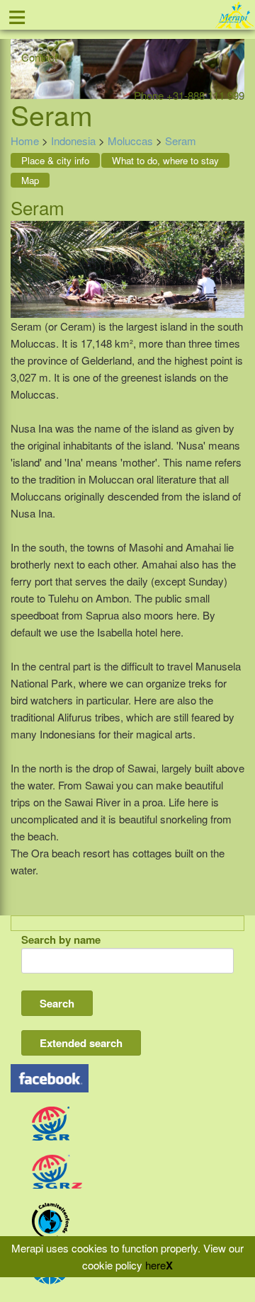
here (155, 1264)
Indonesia (73, 140)
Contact (39, 57)
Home (25, 140)
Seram (180, 140)
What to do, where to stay (165, 160)
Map (30, 180)
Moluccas (130, 140)
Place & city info (55, 160)
